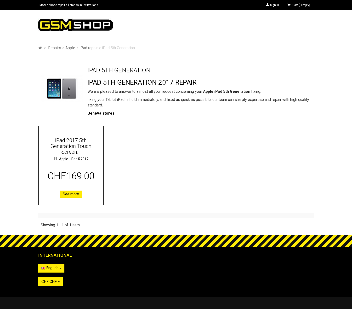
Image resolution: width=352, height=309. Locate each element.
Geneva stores (100, 113)
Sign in (274, 5)
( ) (301, 5)
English (52, 268)
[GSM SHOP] (82, 24)
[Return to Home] (40, 48)
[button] (55, 159)
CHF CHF (49, 281)
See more (71, 194)
